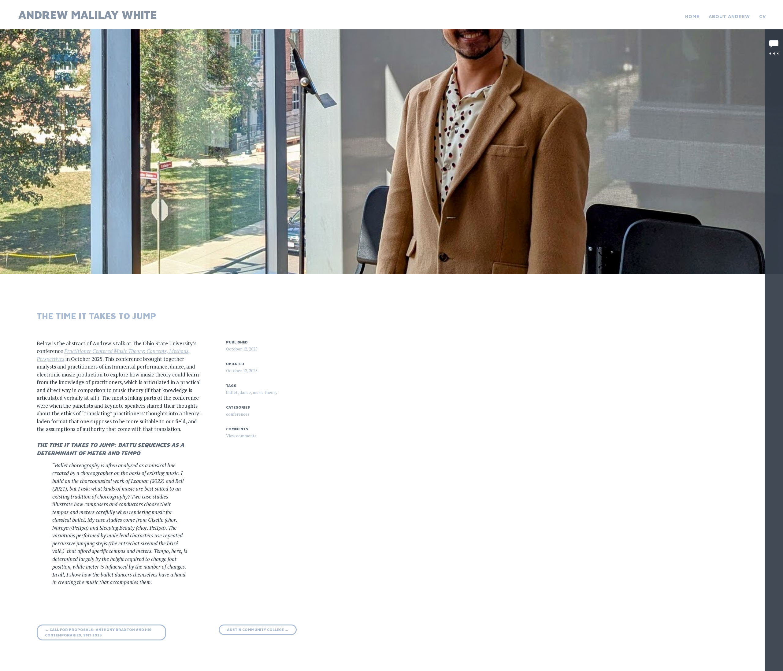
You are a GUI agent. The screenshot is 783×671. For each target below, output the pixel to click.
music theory (265, 392)
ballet (232, 392)
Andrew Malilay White (87, 14)
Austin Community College (257, 629)
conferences (238, 414)
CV (762, 16)
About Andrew (729, 16)
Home (692, 16)
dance (245, 392)
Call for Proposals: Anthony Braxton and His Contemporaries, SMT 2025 (98, 632)
